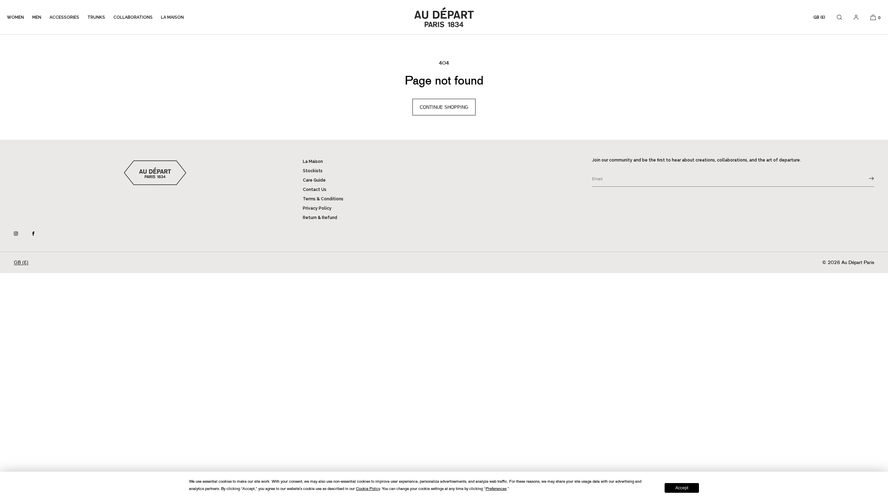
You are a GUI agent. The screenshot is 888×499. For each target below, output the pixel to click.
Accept (681, 487)
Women (15, 17)
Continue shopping (444, 107)
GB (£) (819, 17)
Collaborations (133, 17)
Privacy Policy (317, 208)
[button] (839, 17)
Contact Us (314, 189)
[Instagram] (21, 233)
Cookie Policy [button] (368, 488)
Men (36, 17)
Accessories (64, 17)
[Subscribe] (865, 178)
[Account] (856, 17)
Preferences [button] (496, 488)
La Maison (172, 17)
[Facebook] (38, 233)
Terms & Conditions (323, 198)
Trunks (96, 17)
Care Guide (314, 180)
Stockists (313, 170)
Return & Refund (320, 217)
